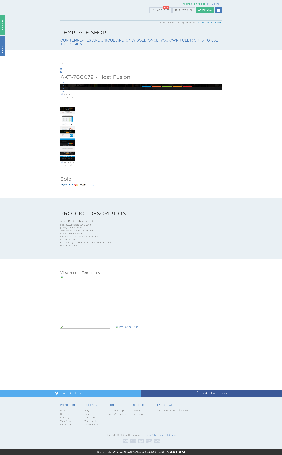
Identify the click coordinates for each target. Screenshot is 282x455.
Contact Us (90, 418)
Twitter (136, 411)
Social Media (66, 425)
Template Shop (184, 10)
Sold (62, 82)
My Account (214, 4)
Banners (64, 414)
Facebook (138, 414)
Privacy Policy (150, 435)
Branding (64, 418)
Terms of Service (167, 435)
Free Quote (3, 46)
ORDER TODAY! (177, 452)
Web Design (66, 421)
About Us (89, 414)
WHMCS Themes (160, 10)
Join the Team (91, 425)
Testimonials (90, 421)
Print (62, 411)
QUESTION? (3, 25)
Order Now (205, 10)
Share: (63, 63)
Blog (86, 411)
